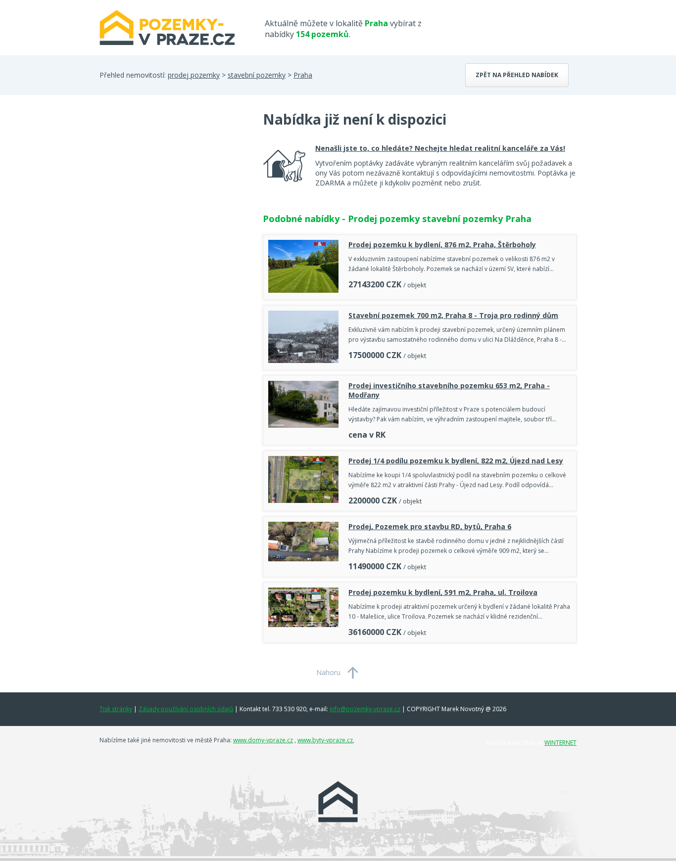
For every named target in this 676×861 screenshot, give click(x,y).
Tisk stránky (115, 709)
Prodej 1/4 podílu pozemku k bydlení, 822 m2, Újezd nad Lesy (455, 460)
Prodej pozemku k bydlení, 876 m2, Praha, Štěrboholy (442, 244)
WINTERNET (560, 742)
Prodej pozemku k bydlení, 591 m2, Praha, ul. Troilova (442, 592)
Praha (302, 75)
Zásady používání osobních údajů (186, 709)
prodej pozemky (194, 75)
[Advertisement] (173, 189)
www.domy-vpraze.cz (263, 740)
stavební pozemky (257, 75)
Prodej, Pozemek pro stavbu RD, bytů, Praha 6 (429, 526)
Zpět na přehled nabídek (517, 75)
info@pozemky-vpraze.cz (365, 709)
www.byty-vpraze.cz (325, 740)
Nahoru (328, 672)
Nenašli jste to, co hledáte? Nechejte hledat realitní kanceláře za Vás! (440, 148)
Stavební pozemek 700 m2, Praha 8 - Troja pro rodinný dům (453, 315)
